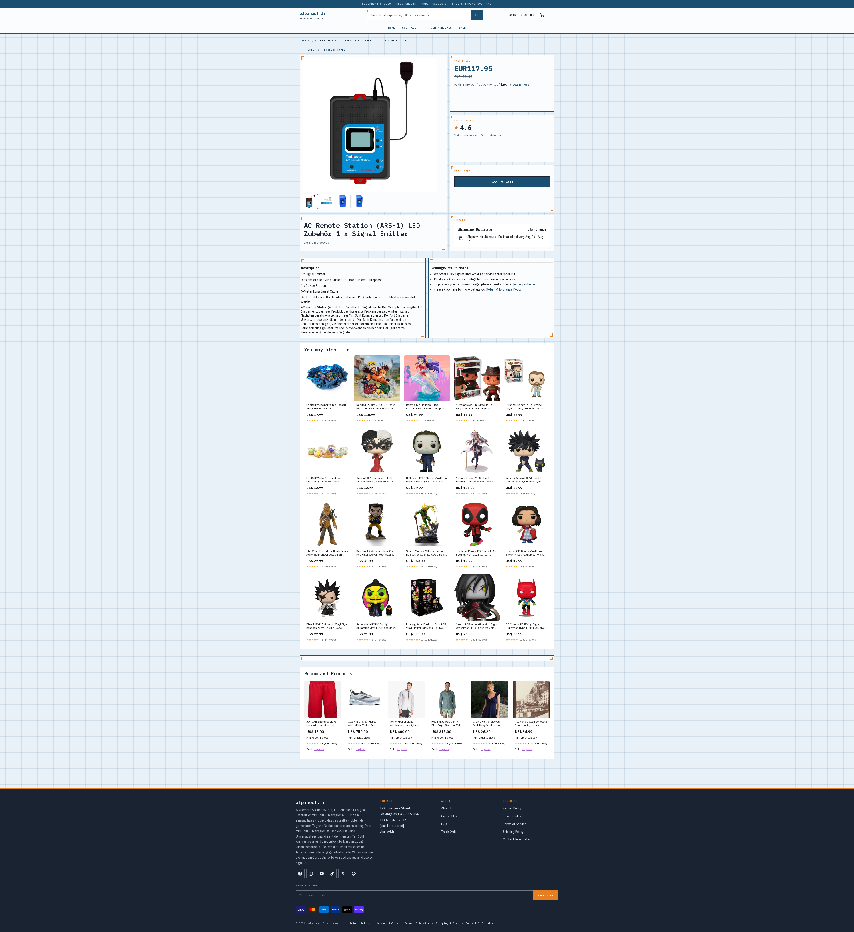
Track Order (449, 832)
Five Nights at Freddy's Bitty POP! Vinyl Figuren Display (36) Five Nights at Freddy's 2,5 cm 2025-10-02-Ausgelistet (426, 626)
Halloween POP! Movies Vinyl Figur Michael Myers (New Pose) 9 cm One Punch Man (427, 480)
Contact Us (449, 816)
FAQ (444, 824)
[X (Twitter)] (342, 873)
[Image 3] (343, 201)
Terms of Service (514, 824)
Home (391, 27)
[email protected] (525, 284)
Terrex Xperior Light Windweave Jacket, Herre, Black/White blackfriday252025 (405, 723)
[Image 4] (359, 201)
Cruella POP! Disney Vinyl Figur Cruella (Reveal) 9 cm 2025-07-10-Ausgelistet (375, 480)
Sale (462, 27)
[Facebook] (300, 873)
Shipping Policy (513, 832)
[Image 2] (326, 201)
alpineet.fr (313, 15)
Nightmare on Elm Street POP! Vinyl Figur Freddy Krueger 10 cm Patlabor (475, 407)
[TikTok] (332, 873)
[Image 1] (310, 201)
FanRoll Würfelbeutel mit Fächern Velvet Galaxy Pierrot (326, 406)
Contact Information (517, 839)
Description (310, 268)
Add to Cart (502, 181)
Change (541, 229)
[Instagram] (310, 873)
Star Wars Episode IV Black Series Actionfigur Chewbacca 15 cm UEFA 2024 (327, 553)
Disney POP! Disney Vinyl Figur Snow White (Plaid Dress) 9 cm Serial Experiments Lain (524, 553)
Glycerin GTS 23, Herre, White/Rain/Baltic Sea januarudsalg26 (362, 723)
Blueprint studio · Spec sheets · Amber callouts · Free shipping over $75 (427, 3)
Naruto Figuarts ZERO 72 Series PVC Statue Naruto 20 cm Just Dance (375, 407)
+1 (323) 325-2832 (393, 820)
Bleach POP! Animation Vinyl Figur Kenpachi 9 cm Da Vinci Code (327, 626)
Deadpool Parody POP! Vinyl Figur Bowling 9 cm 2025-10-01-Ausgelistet (476, 553)
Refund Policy (512, 808)
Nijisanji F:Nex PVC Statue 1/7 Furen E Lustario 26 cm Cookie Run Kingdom (474, 480)
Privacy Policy (512, 816)
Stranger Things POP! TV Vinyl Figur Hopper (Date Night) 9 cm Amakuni (524, 407)
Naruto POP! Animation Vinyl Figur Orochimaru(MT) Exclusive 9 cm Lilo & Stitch (476, 626)
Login (512, 15)
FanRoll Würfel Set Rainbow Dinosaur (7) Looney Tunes (323, 479)
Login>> (319, 749)
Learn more (521, 84)
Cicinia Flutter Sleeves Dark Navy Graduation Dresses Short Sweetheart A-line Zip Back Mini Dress (489, 723)
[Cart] (542, 15)
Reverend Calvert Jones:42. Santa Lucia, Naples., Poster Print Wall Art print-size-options (531, 723)
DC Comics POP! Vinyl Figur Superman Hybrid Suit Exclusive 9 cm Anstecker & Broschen (526, 626)
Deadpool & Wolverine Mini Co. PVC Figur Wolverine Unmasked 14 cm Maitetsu (377, 553)
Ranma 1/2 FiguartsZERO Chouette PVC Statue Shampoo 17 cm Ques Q (427, 407)
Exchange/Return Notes (448, 268)
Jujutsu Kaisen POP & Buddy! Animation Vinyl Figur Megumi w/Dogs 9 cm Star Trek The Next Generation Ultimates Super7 (525, 480)
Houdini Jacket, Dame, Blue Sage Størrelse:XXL (446, 723)
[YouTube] (321, 873)
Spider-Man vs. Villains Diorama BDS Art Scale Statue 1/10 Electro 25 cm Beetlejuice (426, 553)
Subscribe (546, 895)
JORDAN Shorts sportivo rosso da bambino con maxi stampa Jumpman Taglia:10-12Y (321, 723)
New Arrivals (441, 27)
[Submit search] (476, 15)
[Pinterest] (353, 873)
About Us (447, 808)
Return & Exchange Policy (504, 289)
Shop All (409, 27)
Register (527, 15)
